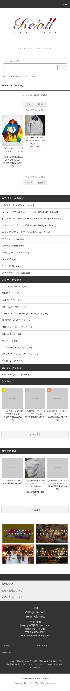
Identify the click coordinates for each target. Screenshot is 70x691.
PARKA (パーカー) (34, 76)
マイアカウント (8, 646)
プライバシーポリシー (37, 664)
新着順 (44, 95)
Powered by (18, 684)
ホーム (5, 76)
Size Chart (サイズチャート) (16, 374)
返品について (56, 661)
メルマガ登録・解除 (55, 664)
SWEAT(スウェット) (18, 76)
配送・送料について (41, 661)
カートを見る (42, 646)
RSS (32, 667)
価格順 (36, 95)
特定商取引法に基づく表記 (16, 664)
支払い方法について (23, 661)
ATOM (37, 667)
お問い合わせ (7, 652)
